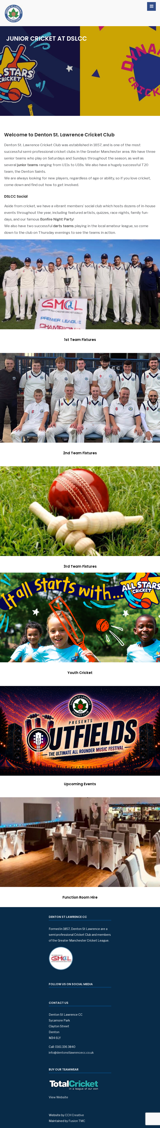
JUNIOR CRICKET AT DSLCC (46, 38)
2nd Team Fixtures (80, 453)
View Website (58, 1097)
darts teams (63, 226)
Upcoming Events (80, 783)
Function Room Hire (80, 897)
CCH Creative (74, 1115)
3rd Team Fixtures (80, 566)
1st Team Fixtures (80, 339)
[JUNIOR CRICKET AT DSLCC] (80, 71)
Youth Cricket (80, 672)
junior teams (27, 165)
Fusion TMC (77, 1121)
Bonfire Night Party (56, 219)
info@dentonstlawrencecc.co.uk (71, 1052)
